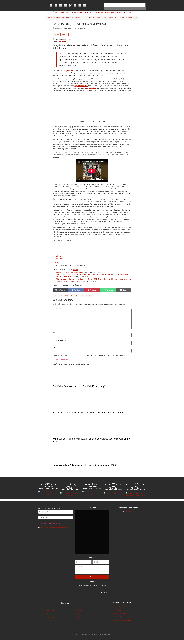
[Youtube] (79, 5)
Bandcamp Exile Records (128, 507)
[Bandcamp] (84, 5)
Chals (66, 295)
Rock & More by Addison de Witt (122, 617)
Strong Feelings (91, 88)
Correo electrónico (60, 340)
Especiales (112, 18)
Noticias (91, 18)
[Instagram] (60, 5)
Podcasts (101, 18)
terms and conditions (59, 528)
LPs (82, 295)
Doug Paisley (68, 71)
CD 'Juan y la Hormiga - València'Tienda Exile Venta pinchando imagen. (70, 486)
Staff (121, 18)
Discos (57, 18)
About (58, 256)
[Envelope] (89, 5)
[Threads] (65, 5)
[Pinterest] (75, 5)
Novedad (88, 295)
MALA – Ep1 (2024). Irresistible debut (70, 272)
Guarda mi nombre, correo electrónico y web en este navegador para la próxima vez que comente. (90, 355)
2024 (60, 295)
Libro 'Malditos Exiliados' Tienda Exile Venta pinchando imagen (92, 486)
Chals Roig (62, 42)
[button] (125, 2)
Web (54, 347)
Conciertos (67, 18)
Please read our (53, 527)
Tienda (78, 617)
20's (55, 295)
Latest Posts (60, 258)
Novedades (51, 610)
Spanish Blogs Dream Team (122, 613)
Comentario (57, 308)
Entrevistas (80, 18)
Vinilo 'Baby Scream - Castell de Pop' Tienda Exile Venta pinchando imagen (114, 486)
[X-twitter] (55, 5)
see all (75, 270)
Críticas (64, 34)
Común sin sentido (122, 606)
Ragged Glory (122, 610)
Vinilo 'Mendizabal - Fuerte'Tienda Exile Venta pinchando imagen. (48, 486)
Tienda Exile (131, 18)
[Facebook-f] (51, 5)
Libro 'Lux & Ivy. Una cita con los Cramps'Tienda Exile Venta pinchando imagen (135, 486)
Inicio (49, 18)
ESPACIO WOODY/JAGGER (122, 620)
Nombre (56, 332)
